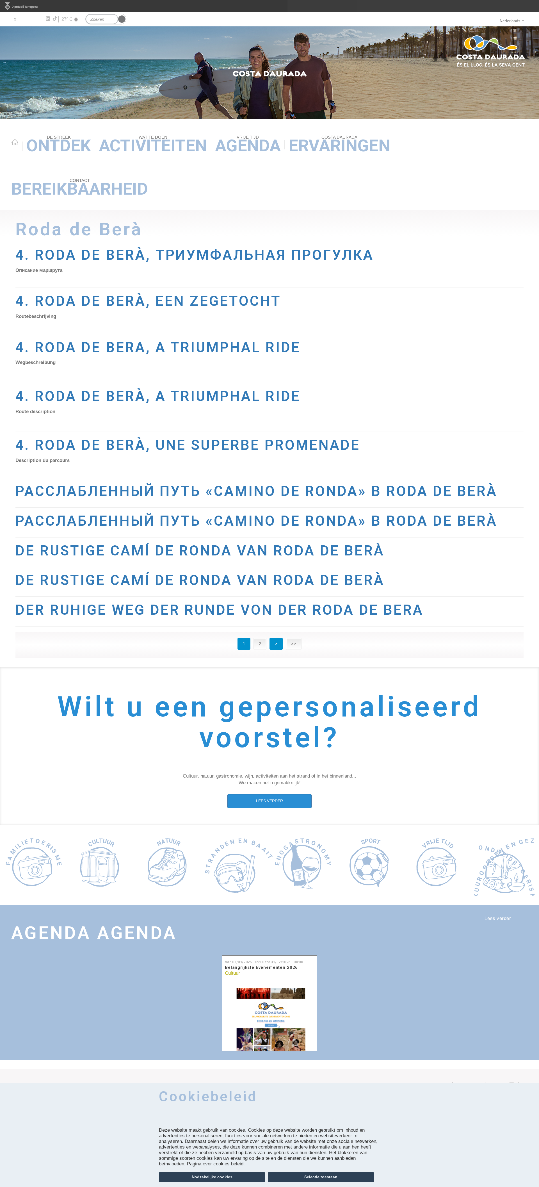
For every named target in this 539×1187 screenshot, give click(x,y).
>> (293, 643)
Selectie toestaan (320, 1177)
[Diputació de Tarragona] (269, 6)
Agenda (248, 145)
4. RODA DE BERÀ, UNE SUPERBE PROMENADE (187, 445)
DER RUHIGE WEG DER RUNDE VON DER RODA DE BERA (219, 610)
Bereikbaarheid (79, 188)
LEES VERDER (269, 801)
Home (15, 142)
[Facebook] (22, 18)
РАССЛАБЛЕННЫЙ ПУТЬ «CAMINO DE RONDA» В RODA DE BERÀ (256, 491)
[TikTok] (55, 18)
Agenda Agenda (94, 932)
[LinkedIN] (47, 18)
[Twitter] (14, 18)
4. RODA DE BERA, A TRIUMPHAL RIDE (158, 347)
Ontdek (58, 145)
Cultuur (232, 973)
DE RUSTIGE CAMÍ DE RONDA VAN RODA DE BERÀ (200, 551)
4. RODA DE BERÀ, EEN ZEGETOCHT (148, 301)
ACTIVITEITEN (153, 145)
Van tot (264, 962)
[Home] (269, 72)
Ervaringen (339, 145)
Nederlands (510, 21)
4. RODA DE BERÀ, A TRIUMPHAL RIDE (158, 396)
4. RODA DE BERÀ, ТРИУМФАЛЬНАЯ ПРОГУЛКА (194, 255)
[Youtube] (31, 18)
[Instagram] (39, 18)
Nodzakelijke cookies (212, 1177)
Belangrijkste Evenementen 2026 (261, 967)
